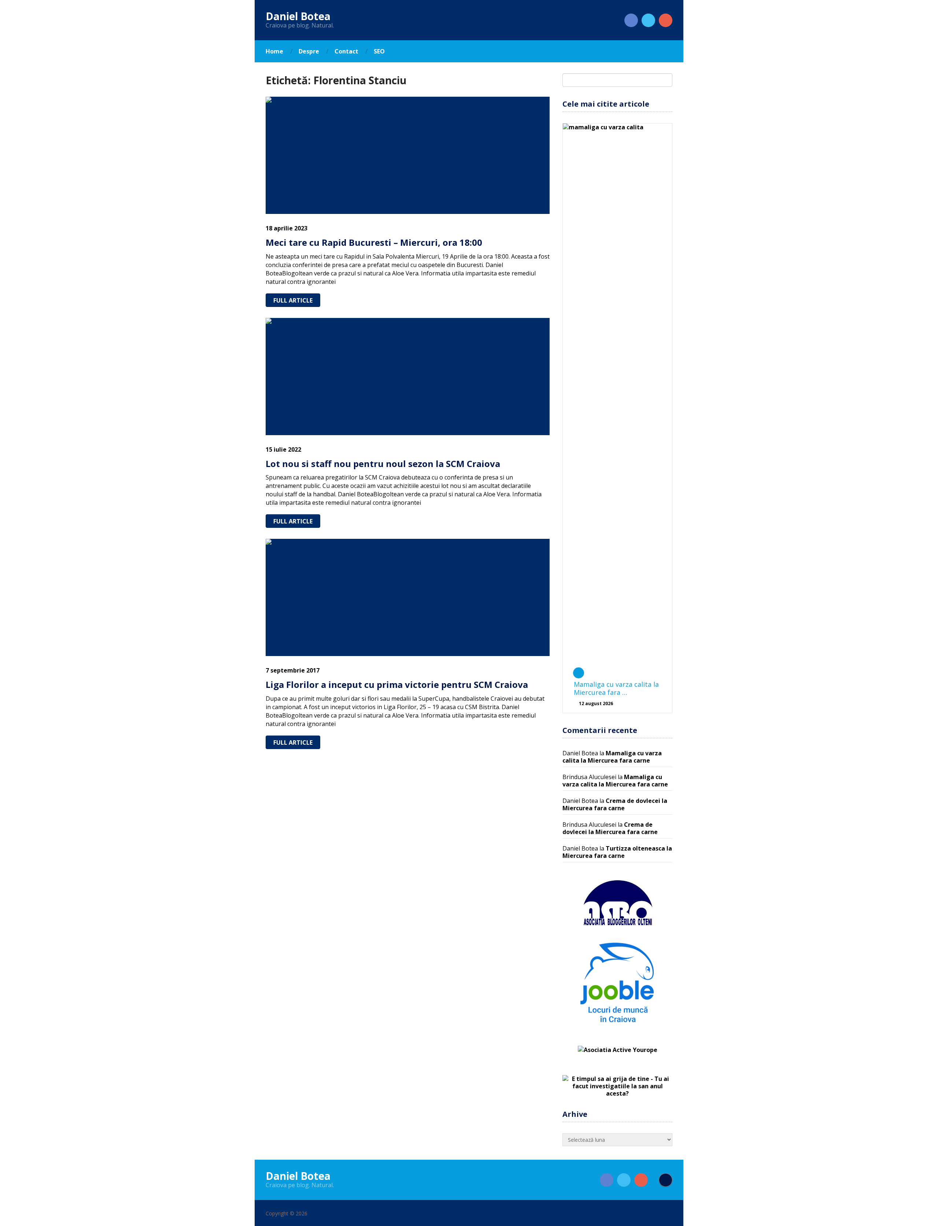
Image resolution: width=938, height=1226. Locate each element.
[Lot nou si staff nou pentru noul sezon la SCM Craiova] (408, 376)
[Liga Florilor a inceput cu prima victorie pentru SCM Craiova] (408, 597)
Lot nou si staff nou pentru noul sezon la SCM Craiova (383, 464)
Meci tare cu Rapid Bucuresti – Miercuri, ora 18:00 (374, 242)
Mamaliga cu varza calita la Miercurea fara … (616, 688)
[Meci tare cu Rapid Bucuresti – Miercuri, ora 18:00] (408, 155)
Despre (309, 51)
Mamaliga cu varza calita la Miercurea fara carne (612, 756)
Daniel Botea (298, 16)
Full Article (293, 300)
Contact (346, 51)
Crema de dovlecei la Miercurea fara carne (614, 804)
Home (274, 51)
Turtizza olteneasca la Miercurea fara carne (617, 852)
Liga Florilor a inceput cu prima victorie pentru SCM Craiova (397, 684)
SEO (379, 51)
